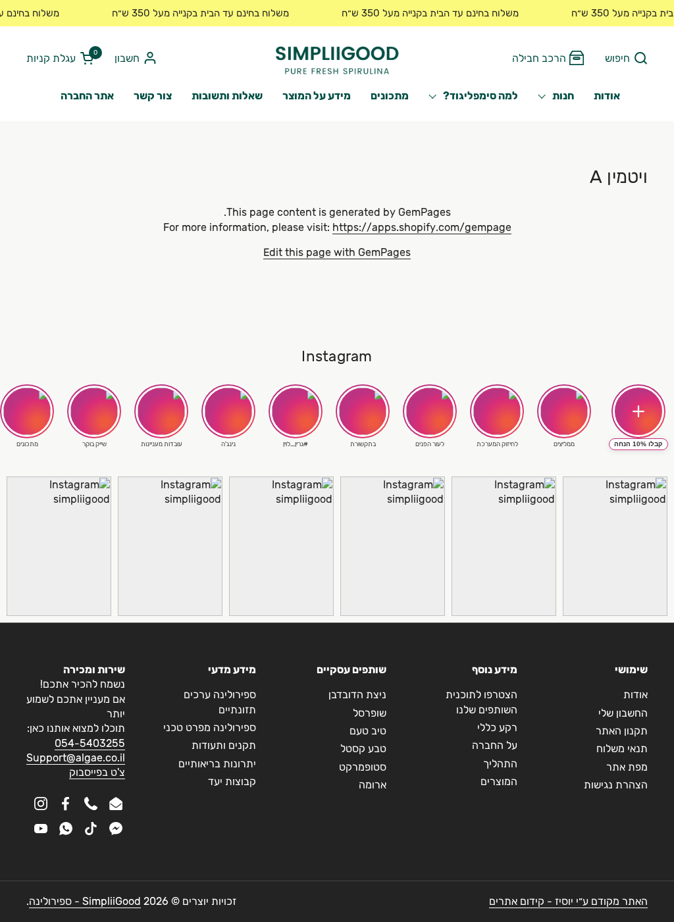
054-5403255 (90, 743)
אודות (635, 694)
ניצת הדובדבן (357, 694)
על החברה (494, 745)
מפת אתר (627, 767)
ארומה (372, 785)
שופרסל (369, 713)
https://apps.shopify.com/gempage (421, 227)
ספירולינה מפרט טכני (209, 727)
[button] (626, 59)
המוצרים (498, 781)
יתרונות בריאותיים (217, 763)
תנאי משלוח (622, 748)
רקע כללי (497, 727)
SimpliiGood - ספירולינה (85, 901)
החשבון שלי (623, 713)
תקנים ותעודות (224, 745)
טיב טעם (368, 731)
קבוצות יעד (232, 781)
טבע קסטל (363, 748)
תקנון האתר (622, 731)
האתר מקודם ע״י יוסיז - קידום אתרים (568, 901)
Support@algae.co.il (75, 758)
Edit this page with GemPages (337, 252)
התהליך (500, 763)
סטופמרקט (362, 767)
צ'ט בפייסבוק (97, 772)
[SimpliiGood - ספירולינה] (336, 58)
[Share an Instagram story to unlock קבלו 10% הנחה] (638, 411)
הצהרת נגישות (616, 785)
